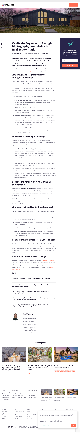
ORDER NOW (73, 4)
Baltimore (29, 409)
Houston (17, 413)
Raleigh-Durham (18, 416)
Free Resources (43, 5)
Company (34, 5)
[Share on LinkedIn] (1, 47)
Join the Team (5, 395)
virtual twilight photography (26, 199)
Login (59, 1)
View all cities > (6, 421)
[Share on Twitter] (1, 40)
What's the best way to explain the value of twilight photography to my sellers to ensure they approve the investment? (31, 298)
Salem (28, 416)
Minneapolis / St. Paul (32, 414)
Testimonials (5, 393)
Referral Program (6, 399)
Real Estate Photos (17, 392)
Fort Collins (55, 411)
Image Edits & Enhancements (19, 397)
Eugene (42, 411)
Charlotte (42, 409)
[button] (34, 279)
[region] (58, 419)
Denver (29, 411)
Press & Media (5, 397)
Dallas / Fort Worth (19, 411)
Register (67, 1)
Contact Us (75, 1)
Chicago (54, 409)
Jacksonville (30, 413)
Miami (16, 414)
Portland (4, 416)
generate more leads (35, 71)
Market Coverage (6, 392)
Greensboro (68, 411)
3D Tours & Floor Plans (17, 395)
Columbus (4, 411)
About (3, 390)
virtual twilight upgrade (48, 260)
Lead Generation (32, 397)
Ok (73, 425)
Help (50, 5)
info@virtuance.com (23, 426)
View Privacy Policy (45, 425)
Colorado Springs (69, 409)
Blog (29, 392)
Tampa (3, 418)
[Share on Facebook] (1, 44)
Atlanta (4, 409)
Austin (16, 409)
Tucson (16, 418)
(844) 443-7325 (33, 426)
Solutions (20, 5)
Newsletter (30, 393)
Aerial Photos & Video (17, 393)
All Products (15, 390)
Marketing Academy (33, 390)
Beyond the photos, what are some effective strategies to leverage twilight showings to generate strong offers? (30, 305)
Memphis (4, 414)
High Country (5, 413)
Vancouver (29, 418)
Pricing (28, 5)
